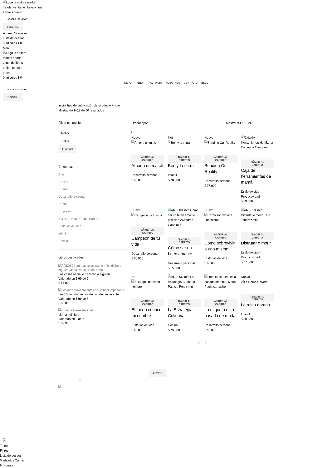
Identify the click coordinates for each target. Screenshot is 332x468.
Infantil (62, 233)
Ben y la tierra (181, 165)
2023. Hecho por (71, 435)
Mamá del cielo (68, 314)
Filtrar (67, 148)
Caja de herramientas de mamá (256, 176)
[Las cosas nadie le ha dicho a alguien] (93, 267)
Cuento (63, 189)
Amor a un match (147, 165)
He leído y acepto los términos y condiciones (113, 379)
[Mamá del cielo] (76, 310)
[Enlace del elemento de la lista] (138, 414)
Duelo (62, 204)
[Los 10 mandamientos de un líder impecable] (91, 290)
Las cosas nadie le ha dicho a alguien (84, 274)
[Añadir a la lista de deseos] (146, 150)
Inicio (62, 105)
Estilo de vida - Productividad (78, 218)
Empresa (64, 211)
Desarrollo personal (71, 196)
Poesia (63, 241)
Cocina (63, 182)
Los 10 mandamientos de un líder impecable (88, 294)
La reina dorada (255, 305)
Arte (61, 174)
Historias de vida (69, 226)
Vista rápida (136, 150)
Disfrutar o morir (256, 243)
